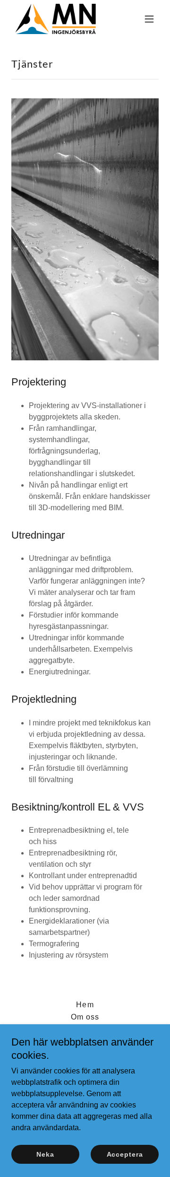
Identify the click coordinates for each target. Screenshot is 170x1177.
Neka (45, 1154)
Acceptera (125, 1154)
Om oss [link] (85, 1017)
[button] (149, 18)
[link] (55, 19)
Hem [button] (85, 1005)
